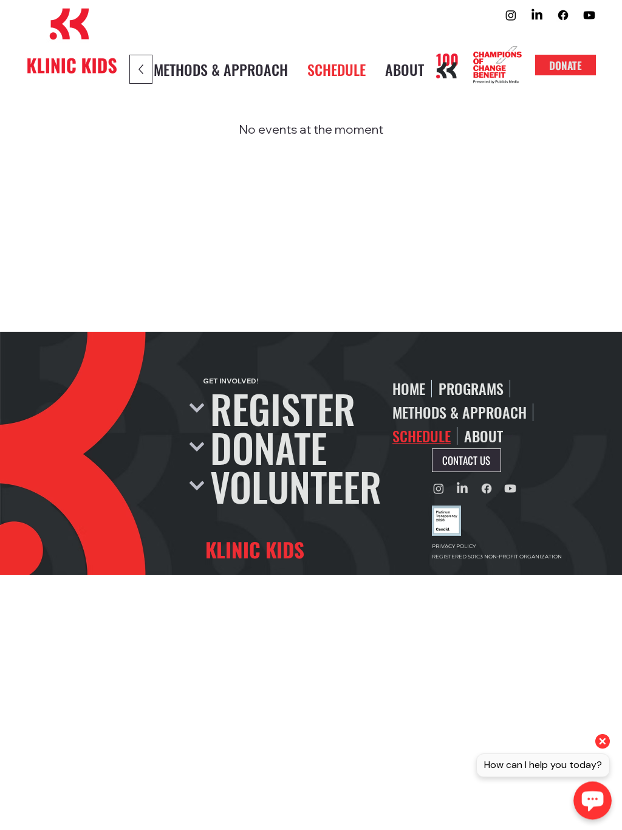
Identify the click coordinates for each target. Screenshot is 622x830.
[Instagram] (511, 15)
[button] (466, 460)
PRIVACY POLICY (454, 546)
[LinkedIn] (537, 15)
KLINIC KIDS (254, 549)
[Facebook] (563, 15)
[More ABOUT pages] (510, 436)
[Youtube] (589, 15)
